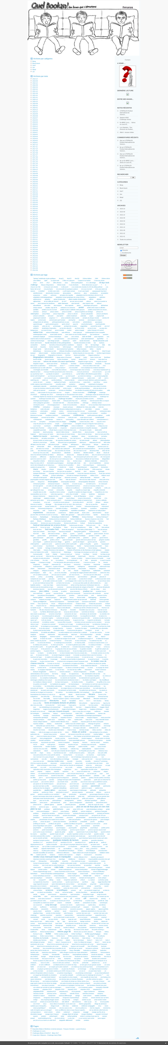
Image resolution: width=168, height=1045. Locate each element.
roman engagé (72, 873)
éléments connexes (71, 477)
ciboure (82, 405)
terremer (57, 927)
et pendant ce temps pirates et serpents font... (79, 500)
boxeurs (92, 359)
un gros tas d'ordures (68, 969)
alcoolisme (37, 305)
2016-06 (35, 180)
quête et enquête (52, 844)
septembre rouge (88, 894)
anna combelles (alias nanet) (70, 318)
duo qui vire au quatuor (64, 471)
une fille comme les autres (94, 979)
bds (103, 345)
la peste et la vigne (81, 628)
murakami (62, 744)
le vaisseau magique (56, 667)
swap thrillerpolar (85, 919)
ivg (50, 573)
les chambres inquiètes (92, 676)
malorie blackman (66, 713)
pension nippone (77, 792)
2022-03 (122, 221)
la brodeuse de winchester (88, 614)
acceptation (104, 293)
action (45, 295)
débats (95, 440)
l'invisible (73, 610)
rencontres (98, 855)
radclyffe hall (84, 846)
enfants (98, 488)
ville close (66, 1006)
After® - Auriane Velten (127, 132)
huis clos (92, 556)
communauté (92, 411)
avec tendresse (94, 334)
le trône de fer (42, 667)
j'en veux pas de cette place (92, 575)
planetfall (82, 804)
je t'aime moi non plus (63, 583)
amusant (50, 316)
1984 (96, 278)
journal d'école (58, 593)
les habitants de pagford (57, 684)
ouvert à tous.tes (57, 775)
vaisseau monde (38, 993)
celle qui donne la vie (99, 388)
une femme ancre (50, 979)
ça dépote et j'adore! (52, 374)
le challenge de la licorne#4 (63, 643)
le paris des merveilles (40, 659)
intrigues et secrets (48, 570)
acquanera (36, 295)
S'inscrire (125, 250)
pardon (83, 777)
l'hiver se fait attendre (63, 608)
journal (48, 593)
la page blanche (58, 628)
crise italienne (90, 426)
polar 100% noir (78, 809)
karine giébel (38, 597)
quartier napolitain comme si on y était (79, 834)
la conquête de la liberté (88, 616)
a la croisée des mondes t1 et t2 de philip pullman (87, 287)
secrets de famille (97, 892)
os (72, 771)
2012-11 (35, 264)
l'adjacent (57, 599)
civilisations (46, 407)
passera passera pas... (59, 786)
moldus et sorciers (65, 736)
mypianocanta (37, 746)
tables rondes (49, 921)
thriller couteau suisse (61, 934)
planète (59, 804)
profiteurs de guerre (55, 824)
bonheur (107, 357)
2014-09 (35, 219)
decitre (52, 442)
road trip (97, 865)
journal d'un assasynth (73, 593)
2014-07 (35, 223)
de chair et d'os (62, 438)
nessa (49, 753)
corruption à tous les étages (57, 421)
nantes (54, 749)
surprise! (104, 917)
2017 (48, 283)
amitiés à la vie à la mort (49, 310)
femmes (92, 521)
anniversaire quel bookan (57, 320)
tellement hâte (47, 925)
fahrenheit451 (97, 513)
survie (43, 919)
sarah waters (66, 886)
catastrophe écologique (95, 384)
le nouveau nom (102, 657)
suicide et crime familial (53, 913)
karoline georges (51, 597)
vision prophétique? (39, 1008)
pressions (70, 817)
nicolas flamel (68, 755)
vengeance (36, 998)
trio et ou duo (67, 956)
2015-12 (35, 188)
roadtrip (105, 865)
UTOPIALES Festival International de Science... (126, 112)
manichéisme (56, 715)
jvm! (92, 595)
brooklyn (73, 363)
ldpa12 (103, 636)
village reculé (55, 1006)
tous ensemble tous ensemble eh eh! (54, 948)
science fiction (97, 888)
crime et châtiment (77, 426)
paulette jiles (37, 790)
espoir (60, 498)
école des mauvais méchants (87, 473)
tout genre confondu (92, 948)
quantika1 (43, 834)
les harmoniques (74, 684)
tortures (65, 946)
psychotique (94, 828)
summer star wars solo (83, 913)
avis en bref (86, 336)
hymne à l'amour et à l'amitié (94, 558)
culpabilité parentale (39, 430)
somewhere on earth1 (89, 903)
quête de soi (93, 842)
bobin (85, 357)
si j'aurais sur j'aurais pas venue (60, 901)
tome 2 (50, 942)
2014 (41, 283)
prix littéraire (73, 821)
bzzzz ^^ (62, 365)
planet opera (49, 804)
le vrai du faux (60, 670)
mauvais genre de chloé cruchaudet (92, 721)
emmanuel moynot (54, 484)
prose (105, 824)
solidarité (68, 903)
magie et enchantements (51, 709)
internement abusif (54, 568)
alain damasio (63, 303)
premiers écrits (47, 817)
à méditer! (42, 291)
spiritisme (48, 911)
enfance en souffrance (73, 488)
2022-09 (122, 218)
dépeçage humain (59, 446)
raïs (107, 846)
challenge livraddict (65, 399)
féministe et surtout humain (63, 521)
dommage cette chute (73, 463)
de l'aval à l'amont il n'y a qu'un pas (95, 438)
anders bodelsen (72, 316)
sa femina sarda (103, 880)
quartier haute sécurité (57, 834)
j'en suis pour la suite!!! (59, 575)
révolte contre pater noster (68, 863)
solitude (77, 903)
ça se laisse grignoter (101, 376)
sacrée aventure (57, 882)
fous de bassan (102, 529)
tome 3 (97, 942)
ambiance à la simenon (68, 307)
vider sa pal (87, 1002)
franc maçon (52, 531)
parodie (51, 780)
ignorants (94, 560)
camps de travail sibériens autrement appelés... (92, 380)
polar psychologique (43, 811)
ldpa (96, 636)
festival (82, 523)
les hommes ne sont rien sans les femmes (95, 684)
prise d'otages (105, 819)
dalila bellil (98, 430)
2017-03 (35, 163)
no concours (79, 755)
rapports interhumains (48, 848)
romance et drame (61, 878)
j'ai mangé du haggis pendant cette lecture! (83, 573)
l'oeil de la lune (102, 610)
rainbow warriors (97, 846)
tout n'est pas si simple (59, 950)
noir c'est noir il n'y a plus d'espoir (43, 757)
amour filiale (46, 314)
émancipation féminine (87, 482)
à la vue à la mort (86, 289)
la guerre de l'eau (78, 620)
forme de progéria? (68, 529)
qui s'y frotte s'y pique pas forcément (53, 846)
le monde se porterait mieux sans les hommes (87, 655)
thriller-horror (61, 936)
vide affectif (65, 1002)
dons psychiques (88, 465)
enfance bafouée (57, 488)
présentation (59, 817)
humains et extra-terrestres (41, 558)
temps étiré (82, 925)
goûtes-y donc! (54, 540)
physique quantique (91, 800)
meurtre (104, 728)
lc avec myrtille (80, 636)
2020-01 (35, 108)
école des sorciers (104, 473)
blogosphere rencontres (43, 357)
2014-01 (35, 235)
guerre (67, 542)
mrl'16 (35, 744)
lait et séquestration (86, 634)
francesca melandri (65, 531)
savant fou (98, 886)
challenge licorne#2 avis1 (47, 399)
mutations (103, 744)
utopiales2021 (63, 991)
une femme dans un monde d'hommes (71, 979)
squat (64, 911)
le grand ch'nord (49, 651)
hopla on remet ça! (66, 554)
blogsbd (77, 357)
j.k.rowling (49, 577)
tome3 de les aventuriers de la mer (82, 944)
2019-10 (35, 112)
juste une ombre (83, 595)
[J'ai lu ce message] (166, 1043)
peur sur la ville (44, 800)
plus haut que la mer (66, 807)
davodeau (65, 436)
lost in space (61, 705)
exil (44, 510)
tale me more (73, 921)
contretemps (49, 419)
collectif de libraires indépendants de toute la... (67, 409)
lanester (98, 634)
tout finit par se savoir (75, 948)
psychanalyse (85, 826)
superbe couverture (46, 915)
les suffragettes (97, 692)
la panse (69, 628)
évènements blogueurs (45, 508)
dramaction (104, 467)
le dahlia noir (65, 647)
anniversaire (42, 320)
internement (41, 568)
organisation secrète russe (89, 769)
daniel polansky (48, 432)
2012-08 (35, 270)
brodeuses (64, 363)
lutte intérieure (105, 705)
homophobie (105, 552)
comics (61, 411)
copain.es (59, 419)
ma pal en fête (68, 707)
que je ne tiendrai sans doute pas (75, 836)
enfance (45, 488)
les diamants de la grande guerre (89, 678)
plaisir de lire (37, 804)
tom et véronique (78, 940)
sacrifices (85, 882)
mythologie (71, 746)
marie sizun (51, 719)
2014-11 (35, 214)
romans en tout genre (87, 878)
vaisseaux (63, 993)
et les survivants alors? (54, 500)
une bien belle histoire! (48, 977)
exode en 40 (52, 510)
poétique (47, 809)
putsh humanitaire (47, 830)
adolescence (37, 299)
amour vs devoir (73, 314)
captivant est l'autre (60, 382)
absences (77, 293)
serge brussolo (101, 894)
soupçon (86, 907)
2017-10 (35, 149)
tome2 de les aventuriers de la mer (58, 944)
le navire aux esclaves (72, 657)
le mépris (41, 653)
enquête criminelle (99, 490)
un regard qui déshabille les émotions (45, 975)
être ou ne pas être (92, 504)
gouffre (44, 540)
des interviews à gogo (45, 450)
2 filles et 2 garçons (69, 280)
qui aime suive (95, 844)
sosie (35, 907)
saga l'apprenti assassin (40, 884)
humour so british (77, 558)
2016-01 (35, 186)
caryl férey (97, 382)
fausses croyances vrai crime (94, 519)
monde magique (87, 738)
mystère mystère (50, 746)
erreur (91, 496)
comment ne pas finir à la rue (76, 411)
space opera (90, 909)
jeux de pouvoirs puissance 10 (57, 589)
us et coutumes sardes (85, 987)
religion (78, 855)
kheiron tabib (81, 597)
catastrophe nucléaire (56, 386)
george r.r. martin (94, 535)
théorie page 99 (64, 932)
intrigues (36, 570)
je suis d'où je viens (104, 581)
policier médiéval (86, 811)
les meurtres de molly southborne (90, 686)
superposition (69, 915)
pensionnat (89, 792)
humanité (56, 558)
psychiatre (96, 826)
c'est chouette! (73, 368)
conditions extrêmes (52, 415)
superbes (58, 915)
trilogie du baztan (54, 956)
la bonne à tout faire (55, 614)
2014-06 (35, 225)
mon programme (46, 738)
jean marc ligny (48, 585)
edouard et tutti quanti (40, 477)
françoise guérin (80, 531)
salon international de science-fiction (63, 884)
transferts (45, 954)
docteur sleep (77, 461)
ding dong (67, 457)
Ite (120, 147)
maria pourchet (105, 717)
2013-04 (35, 254)
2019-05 (35, 120)
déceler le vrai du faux (40, 442)
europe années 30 (51, 506)
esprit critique (70, 498)
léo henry (55, 674)
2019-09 (35, 114)
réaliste (103, 848)
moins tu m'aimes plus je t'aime (46, 736)
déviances (60, 455)
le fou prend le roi (46, 649)
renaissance (88, 855)
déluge (96, 444)
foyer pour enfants (38, 531)
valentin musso (74, 993)
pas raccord (102, 784)
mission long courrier (50, 734)
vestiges (76, 1000)
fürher (65, 533)
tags (64, 921)
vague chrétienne (89, 991)
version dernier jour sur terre (100, 998)
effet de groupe (55, 477)
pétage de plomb (69, 796)
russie (58, 880)
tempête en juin (71, 925)
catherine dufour (72, 386)
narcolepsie (63, 749)
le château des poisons (40, 645)
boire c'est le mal (96, 357)
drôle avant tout (97, 469)
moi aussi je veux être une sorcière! (79, 734)
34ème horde (61, 285)
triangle (43, 956)
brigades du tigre (101, 361)
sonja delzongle (51, 905)
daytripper (75, 436)
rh (104, 863)
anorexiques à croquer (95, 320)
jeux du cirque (95, 589)
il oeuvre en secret (89, 562)
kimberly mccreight (45, 599)
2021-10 (122, 227)
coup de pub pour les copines (42, 424)
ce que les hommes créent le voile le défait (46, 388)
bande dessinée (85, 341)
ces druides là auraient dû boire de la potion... (89, 390)
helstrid (39, 548)
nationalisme (86, 749)
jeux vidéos (44, 591)
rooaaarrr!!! (42, 880)
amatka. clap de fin (51, 307)
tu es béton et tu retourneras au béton (68, 960)
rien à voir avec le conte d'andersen (53, 865)
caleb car (45, 380)
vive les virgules (95, 1008)
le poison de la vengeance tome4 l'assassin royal (72, 661)
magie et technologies (69, 709)
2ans (66, 283)
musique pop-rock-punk (88, 744)
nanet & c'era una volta (40, 749)
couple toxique (67, 424)
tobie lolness (86, 938)
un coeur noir (41, 967)
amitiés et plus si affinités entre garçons (72, 310)
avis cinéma (75, 336)
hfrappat (103, 548)
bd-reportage (95, 345)
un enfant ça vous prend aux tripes (82, 967)
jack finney (59, 577)
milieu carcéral (96, 730)
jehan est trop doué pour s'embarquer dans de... (86, 585)
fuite (43, 533)
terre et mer (47, 927)
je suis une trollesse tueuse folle (43, 583)
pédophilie (102, 790)
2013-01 (35, 260)
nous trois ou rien (38, 761)
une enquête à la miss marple (68, 977)
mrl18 (42, 744)
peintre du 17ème (47, 792)
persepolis (83, 794)
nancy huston (102, 746)
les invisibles (37, 686)
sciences (49, 890)
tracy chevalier (75, 950)
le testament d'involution (70, 665)
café (99, 378)
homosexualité (37, 554)
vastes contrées (100, 995)
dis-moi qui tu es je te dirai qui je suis (61, 459)
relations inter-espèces (65, 855)
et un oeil (47, 502)
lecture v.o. (53, 672)
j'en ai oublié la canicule (40, 575)
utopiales (36, 989)
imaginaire (36, 564)
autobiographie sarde (40, 334)
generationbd (53, 535)
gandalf (88, 533)
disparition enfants (39, 461)
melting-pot (61, 726)
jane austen (72, 579)
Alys (121, 140)
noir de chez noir (62, 757)
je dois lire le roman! (86, 579)
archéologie (57, 326)
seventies (58, 898)
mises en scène (79, 732)
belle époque (67, 347)
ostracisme (96, 771)
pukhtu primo (105, 828)
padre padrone (71, 775)
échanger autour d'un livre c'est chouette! (61, 473)
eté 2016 (89, 502)
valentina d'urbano (88, 993)
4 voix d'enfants (73, 285)
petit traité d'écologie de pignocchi (68, 798)
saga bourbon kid (104, 882)
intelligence (81, 566)
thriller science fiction (46, 936)
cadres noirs (91, 378)
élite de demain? (71, 479)
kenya (72, 597)
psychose (83, 828)
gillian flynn (61, 538)
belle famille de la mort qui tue (94, 347)
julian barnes (62, 595)
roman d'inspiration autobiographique (52, 873)
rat (59, 848)
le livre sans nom (100, 651)
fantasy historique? (102, 517)
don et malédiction (95, 463)
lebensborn (88, 670)
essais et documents (84, 498)
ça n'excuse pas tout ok (55, 376)
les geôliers (89, 682)
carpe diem (86, 382)
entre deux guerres (57, 494)
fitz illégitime (57, 527)
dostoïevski (52, 467)
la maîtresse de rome (82, 624)
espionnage (37, 498)
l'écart (53, 603)
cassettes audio (60, 384)
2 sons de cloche (99, 280)
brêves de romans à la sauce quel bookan (59, 361)
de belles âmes (93, 436)
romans (73, 878)
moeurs (62, 734)
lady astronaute (63, 634)
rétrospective (43, 861)
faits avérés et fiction (84, 515)
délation (65, 444)
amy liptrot (60, 316)
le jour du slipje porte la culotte (82, 651)
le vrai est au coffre (74, 670)
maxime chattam (38, 724)
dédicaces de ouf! (94, 442)
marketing (61, 719)
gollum (94, 538)
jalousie (93, 577)
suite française (68, 913)
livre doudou (97, 701)
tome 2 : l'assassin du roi (63, 942)
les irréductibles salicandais (53, 686)
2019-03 (35, 122)
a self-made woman (69, 291)
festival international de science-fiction (49, 525)
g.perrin (80, 533)
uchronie (85, 963)
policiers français (101, 811)
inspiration (107, 564)
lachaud (41, 634)
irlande (76, 570)
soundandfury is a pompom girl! (70, 907)
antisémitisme (87, 322)
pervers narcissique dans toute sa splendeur (47, 796)
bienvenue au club (50, 351)
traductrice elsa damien (49, 952)
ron (34, 880)
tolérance (60, 940)
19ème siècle (105, 278)
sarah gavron (54, 886)
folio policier (105, 527)
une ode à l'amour (98, 981)
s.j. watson (91, 880)
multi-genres (51, 744)
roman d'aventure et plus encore (65, 871)
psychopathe (73, 828)
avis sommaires (59, 339)
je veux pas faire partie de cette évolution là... (87, 583)
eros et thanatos (80, 496)
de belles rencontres (48, 438)
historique (67, 552)
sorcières (102, 905)
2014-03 (35, 231)
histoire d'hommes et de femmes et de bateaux (84, 550)
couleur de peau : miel (86, 421)
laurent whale (68, 636)
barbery (43, 345)
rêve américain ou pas (78, 861)
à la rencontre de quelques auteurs (67, 289)
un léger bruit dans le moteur (98, 969)
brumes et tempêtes (86, 363)
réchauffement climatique (66, 850)
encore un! (36, 488)
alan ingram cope (88, 303)
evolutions (93, 508)
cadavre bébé (64, 378)
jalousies (51, 579)
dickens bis (70, 455)
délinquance (75, 444)
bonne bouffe (37, 359)
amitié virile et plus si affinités (96, 307)
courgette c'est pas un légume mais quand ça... (89, 424)
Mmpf (121, 197)
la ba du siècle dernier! (71, 612)
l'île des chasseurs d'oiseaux (48, 610)
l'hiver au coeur (49, 608)
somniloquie (103, 903)
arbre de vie (46, 326)
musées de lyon (73, 744)
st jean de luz (74, 911)
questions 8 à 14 (80, 842)
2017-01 (35, 167)
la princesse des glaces (75, 630)
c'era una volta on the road (91, 365)
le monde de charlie (42, 655)
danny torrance (89, 432)
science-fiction (37, 890)
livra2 (64, 701)
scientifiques (62, 890)
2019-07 (35, 118)
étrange (48, 504)
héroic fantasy (92, 548)
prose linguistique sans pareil (42, 826)
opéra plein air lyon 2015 (93, 767)
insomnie (97, 564)
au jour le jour (92, 328)
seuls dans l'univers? (44, 898)
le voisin (90, 667)
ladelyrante (51, 634)
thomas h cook (37, 934)
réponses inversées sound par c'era (44, 859)
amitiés (35, 310)
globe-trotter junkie (74, 538)
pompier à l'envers (64, 813)
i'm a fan (45, 560)
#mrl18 (77, 278)
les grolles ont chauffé (40, 684)
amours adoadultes (87, 314)
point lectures (58, 809)
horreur (77, 554)
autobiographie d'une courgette (95, 332)
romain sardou (42, 869)
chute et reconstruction (70, 405)
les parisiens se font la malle (67, 690)
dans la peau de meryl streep (66, 434)
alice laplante (69, 305)
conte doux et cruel (86, 417)
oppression (67, 769)
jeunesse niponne (38, 589)
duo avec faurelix (48, 471)
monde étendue (73, 738)
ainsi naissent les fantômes (46, 303)
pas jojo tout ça (61, 784)
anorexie (81, 320)
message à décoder (79, 728)
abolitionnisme (37, 293)
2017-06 (35, 157)
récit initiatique (90, 850)
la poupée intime (59, 630)
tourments (36, 948)
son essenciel (37, 905)
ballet (74, 341)
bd (86, 345)
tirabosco (55, 938)
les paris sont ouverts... (48, 690)
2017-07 (35, 155)
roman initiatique (59, 876)
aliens (79, 305)
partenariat (87, 780)
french (105, 531)
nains (92, 746)
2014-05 (35, 227)
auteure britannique (52, 332)
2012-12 (35, 262)
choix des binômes (73, 403)
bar (95, 343)
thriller (48, 934)
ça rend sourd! (70, 376)
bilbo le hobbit (43, 353)
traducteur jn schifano (90, 950)
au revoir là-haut (46, 330)
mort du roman (95, 742)
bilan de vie (95, 351)
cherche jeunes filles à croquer (99, 401)
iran (69, 570)
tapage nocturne (85, 921)
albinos (99, 303)
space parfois (103, 909)
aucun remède (59, 330)
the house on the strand (81, 929)
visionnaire (52, 1008)
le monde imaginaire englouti (61, 655)
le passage (54, 659)
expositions (38, 512)
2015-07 (35, 198)
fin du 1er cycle (45, 527)
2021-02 (122, 233)
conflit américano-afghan (95, 415)
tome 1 (89, 940)
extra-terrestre (50, 513)
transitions (66, 954)
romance (49, 878)
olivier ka (89, 765)
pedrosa (35, 792)
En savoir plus (121, 1043)
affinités (99, 299)
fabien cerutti (74, 513)
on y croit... (69, 767)
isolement (96, 570)
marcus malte (79, 717)
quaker (71, 832)
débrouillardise (105, 440)
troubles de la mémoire (99, 958)
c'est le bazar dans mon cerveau (80, 370)
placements (89, 802)
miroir (67, 732)
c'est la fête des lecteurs (59, 370)
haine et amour (38, 546)
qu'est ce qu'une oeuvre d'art (97, 830)
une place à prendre (48, 985)
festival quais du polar (76, 525)
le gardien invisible (86, 649)
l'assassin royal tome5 (89, 601)
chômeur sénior (97, 403)
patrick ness (99, 788)
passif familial (74, 786)
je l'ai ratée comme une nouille (52, 581)
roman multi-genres (74, 876)
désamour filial (94, 450)
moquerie (76, 742)
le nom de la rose (87, 657)
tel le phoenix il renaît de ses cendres (76, 923)
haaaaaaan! (105, 544)
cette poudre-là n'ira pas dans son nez (49, 392)
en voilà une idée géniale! (54, 486)
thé (61, 929)
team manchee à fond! (45, 923)
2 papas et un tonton (84, 280)
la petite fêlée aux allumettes (99, 628)
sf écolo (77, 898)
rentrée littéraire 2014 (80, 857)
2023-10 (122, 209)
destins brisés (88, 453)
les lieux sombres (70, 686)
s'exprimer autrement (70, 880)
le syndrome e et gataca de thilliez (73, 663)
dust (85, 471)
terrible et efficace (69, 927)
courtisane (47, 426)
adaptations (92, 297)
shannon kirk (94, 898)
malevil (55, 713)
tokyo (51, 940)
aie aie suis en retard (76, 301)
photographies (69, 800)
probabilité (83, 821)
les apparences (74, 674)
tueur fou (76, 963)
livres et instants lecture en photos (60, 703)
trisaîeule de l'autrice (81, 956)
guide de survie (47, 544)
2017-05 (35, 159)
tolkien (68, 940)
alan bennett (75, 303)
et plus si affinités (101, 500)
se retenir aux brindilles (44, 892)
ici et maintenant (72, 560)
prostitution (59, 826)
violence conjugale (88, 1006)
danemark (36, 432)
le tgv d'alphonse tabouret (89, 665)
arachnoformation (86, 324)
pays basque (63, 790)
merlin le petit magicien (52, 728)
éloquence (41, 482)
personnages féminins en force (99, 794)
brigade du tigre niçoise (85, 361)
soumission (53, 907)
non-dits (44, 759)
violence (75, 1006)
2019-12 (35, 110)
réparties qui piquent (97, 857)
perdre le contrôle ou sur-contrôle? (48, 794)
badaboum (66, 341)
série (45, 896)
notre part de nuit (87, 759)
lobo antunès (83, 703)
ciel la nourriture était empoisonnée (100, 405)
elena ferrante (85, 477)
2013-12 (35, 237)
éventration (74, 508)
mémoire (97, 726)
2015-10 (35, 192)
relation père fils (41, 855)
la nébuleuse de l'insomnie (70, 626)
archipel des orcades (70, 326)
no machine (90, 755)
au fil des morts (79, 328)
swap (63, 919)
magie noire (83, 709)
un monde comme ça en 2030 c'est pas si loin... (61, 971)
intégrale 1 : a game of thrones (54, 566)
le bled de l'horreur (55, 640)
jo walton (64, 591)
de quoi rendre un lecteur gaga (42, 440)
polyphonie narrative (48, 813)
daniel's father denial (62, 432)
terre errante (37, 927)
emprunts (66, 484)
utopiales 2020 (59, 989)
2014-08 (35, 221)
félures (39, 521)
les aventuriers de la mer (91, 674)
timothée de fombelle (40, 938)
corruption (42, 421)
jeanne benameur (62, 585)
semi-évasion (52, 894)
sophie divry (92, 905)
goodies (36, 540)
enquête (69, 490)
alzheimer (104, 305)
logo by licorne (95, 703)
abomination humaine (52, 293)
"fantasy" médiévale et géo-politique (44, 278)
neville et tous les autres (76, 753)
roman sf (97, 876)
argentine (83, 326)
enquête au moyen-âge (83, 490)
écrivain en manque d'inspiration (77, 475)
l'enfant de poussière (95, 603)
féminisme (48, 521)
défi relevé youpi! (53, 444)
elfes (60, 479)
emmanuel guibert (39, 484)
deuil (98, 453)
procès (92, 821)
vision (106, 1006)
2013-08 (35, 245)
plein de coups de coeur (95, 804)
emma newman (103, 482)
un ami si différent (44, 965)
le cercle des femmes (44, 643)
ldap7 (90, 636)
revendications (93, 861)
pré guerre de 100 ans (99, 815)
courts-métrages (61, 426)
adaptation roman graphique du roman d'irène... (70, 297)
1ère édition (37, 280)
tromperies (67, 958)
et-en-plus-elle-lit (78, 502)
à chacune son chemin (51, 287)
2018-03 (35, 138)
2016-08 (35, 175)
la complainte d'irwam (70, 616)
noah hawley (101, 755)
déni (49, 446)
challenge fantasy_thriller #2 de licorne (84, 396)
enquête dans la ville (39, 492)
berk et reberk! (49, 349)
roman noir (87, 876)
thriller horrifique (77, 934)
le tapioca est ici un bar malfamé (49, 665)
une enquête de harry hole (89, 977)
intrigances (102, 568)
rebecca (35, 850)
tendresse (93, 925)
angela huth (100, 316)
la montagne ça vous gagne (49, 626)
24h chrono (57, 283)
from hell (36, 533)
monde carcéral (60, 738)
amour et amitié (67, 312)
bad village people (53, 341)
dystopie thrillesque (39, 473)
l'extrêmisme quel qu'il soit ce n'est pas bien (88, 606)
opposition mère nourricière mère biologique (47, 769)
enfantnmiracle (87, 488)
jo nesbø (55, 591)
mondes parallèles (45, 740)
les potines (59, 692)
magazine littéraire (90, 707)
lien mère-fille (45, 696)
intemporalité (92, 566)
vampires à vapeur (39, 995)
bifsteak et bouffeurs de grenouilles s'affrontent (73, 351)
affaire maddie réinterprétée (77, 299)
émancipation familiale (68, 482)
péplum (98, 792)
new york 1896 (102, 753)
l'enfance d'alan (80, 603)
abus (85, 293)
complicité (43, 413)
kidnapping (92, 597)
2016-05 (35, 182)
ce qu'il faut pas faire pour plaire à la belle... (93, 386)
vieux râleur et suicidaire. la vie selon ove (62, 1004)
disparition (106, 459)
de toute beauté (84, 440)
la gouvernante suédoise (62, 620)
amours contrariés (38, 316)
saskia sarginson (78, 886)
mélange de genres (94, 724)
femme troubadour (80, 521)
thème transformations (47, 932)
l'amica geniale (104, 599)
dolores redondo (91, 461)
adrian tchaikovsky (59, 299)
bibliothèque (37, 351)
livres (107, 701)
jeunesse (60, 587)
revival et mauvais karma (41, 863)
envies (83, 494)
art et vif (107, 326)
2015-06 (35, 200)
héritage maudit (71, 548)
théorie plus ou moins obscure (83, 932)
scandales (57, 888)
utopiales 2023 (85, 989)
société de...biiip (103, 901)
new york (91, 753)
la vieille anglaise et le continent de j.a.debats (73, 632)
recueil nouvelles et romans (43, 853)
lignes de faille (69, 696)
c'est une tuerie (97, 372)
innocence (77, 564)
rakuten (35, 848)
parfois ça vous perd (39, 780)
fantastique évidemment (60, 517)
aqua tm (75, 324)
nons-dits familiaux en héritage (59, 759)
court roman (37, 426)
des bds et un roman (42, 448)
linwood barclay (103, 696)
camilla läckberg (56, 380)
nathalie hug (75, 749)
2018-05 (35, 134)
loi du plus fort (50, 705)
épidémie (92, 494)
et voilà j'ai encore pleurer (61, 502)
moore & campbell (64, 742)
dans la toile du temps (85, 434)
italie (44, 573)
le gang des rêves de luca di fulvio (66, 649)
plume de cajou (44, 807)
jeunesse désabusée (103, 587)
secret (57, 892)
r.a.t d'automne (72, 846)
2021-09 (122, 230)
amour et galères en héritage (84, 312)
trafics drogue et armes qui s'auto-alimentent (73, 952)
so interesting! (77, 901)
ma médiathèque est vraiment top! (49, 707)
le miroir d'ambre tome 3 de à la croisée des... (74, 653)
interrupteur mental (69, 568)
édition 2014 (94, 475)
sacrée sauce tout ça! (72, 882)
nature (46, 751)
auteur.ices (38, 332)
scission (73, 890)
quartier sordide (99, 834)
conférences (78, 415)
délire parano (86, 444)
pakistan (96, 775)
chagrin (67, 392)
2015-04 (35, 204)
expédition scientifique (78, 510)
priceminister (80, 817)
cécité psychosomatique (82, 388)
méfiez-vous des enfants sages (75, 724)
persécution (72, 794)
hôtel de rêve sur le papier (54, 556)
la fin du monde (46, 620)
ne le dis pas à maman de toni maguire (63, 751)
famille (96, 515)
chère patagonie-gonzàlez (41, 403)
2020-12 (35, 99)
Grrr (121, 194)
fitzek (66, 527)
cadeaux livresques (78, 378)
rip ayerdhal (87, 865)
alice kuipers (58, 305)
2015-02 (35, 208)
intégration (71, 566)
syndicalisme (98, 919)
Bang (121, 185)
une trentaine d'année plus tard (96, 985)
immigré (45, 564)
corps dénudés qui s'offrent (85, 419)
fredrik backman (94, 531)
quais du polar (60, 832)
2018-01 (35, 142)
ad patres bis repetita (66, 295)
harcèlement (50, 546)
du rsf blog (36, 471)
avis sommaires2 (73, 339)
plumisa (54, 807)
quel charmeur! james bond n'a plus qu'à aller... (93, 838)
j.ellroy (40, 577)
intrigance (92, 568)
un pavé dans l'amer (95, 971)
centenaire (52, 390)
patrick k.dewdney (60, 788)
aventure (105, 334)
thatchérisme (52, 929)
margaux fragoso (92, 717)
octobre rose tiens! (66, 763)
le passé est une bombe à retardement (73, 659)
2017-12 (35, 145)
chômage (85, 403)
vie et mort (36, 1004)
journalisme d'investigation (46, 595)
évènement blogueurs (91, 506)
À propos (127, 60)
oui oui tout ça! (91, 773)
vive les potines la (81, 1008)
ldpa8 (35, 638)
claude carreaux (68, 407)
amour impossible (58, 314)
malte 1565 (78, 713)
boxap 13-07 (83, 359)
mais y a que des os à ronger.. (82, 711)
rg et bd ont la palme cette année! (90, 863)
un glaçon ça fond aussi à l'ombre (47, 969)
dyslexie (92, 471)
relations (52, 855)
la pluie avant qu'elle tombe (41, 630)
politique (36, 813)
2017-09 (35, 151)
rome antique (102, 878)
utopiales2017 (97, 989)
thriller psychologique (92, 934)
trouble (86, 958)
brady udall (36, 361)
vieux (44, 1004)
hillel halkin (36, 550)
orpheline (65, 771)
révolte (54, 863)
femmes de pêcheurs (70, 523)
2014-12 (35, 212)
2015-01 (35, 210)
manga (45, 715)
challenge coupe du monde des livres (97, 394)
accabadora (94, 293)
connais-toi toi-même (47, 417)
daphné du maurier (40, 436)
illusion (105, 562)
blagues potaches (94, 355)
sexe (65, 898)
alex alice (47, 305)
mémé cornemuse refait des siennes (79, 726)
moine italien (98, 734)
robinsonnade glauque (95, 867)
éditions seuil (105, 475)
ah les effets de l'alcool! (51, 301)
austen (69, 330)
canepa (48, 382)
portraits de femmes (103, 813)
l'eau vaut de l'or (43, 603)
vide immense (76, 1002)
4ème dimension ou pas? (90, 285)
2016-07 (35, 177)
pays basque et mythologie (78, 790)
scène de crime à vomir (71, 888)
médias (49, 724)
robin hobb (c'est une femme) (76, 867)
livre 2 (81, 701)
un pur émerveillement (102, 973)
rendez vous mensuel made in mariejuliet (52, 857)
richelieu (36, 865)
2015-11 (35, 190)
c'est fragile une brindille (40, 370)
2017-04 (35, 161)
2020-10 (35, 101)
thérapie (98, 932)
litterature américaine (100, 698)
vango (77, 995)
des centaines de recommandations (84, 448)
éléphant (96, 477)
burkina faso (53, 365)
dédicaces (83, 442)
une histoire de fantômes (50, 981)
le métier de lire (52, 653)
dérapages (91, 446)
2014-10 (35, 217)
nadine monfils (83, 746)
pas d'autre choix (63, 782)
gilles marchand (38, 538)
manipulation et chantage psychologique (88, 715)
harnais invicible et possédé (93, 546)
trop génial (77, 958)
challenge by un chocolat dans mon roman (69, 394)
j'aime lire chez (104, 573)
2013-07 (35, 247)
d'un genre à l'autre (86, 430)
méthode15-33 (93, 728)
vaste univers (87, 995)
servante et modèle (88, 896)
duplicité (77, 471)
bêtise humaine (81, 349)
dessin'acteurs (56, 453)
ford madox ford (52, 529)
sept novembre (75, 894)
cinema (36, 407)
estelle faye (97, 498)
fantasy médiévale (76, 519)
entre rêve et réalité (72, 494)
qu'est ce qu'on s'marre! (77, 830)
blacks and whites (79, 355)
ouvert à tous (43, 775)
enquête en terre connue (57, 492)
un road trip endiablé (66, 975)
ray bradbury (67, 848)
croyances (63, 428)
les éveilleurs (104, 680)
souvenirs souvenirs (76, 909)
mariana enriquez (38, 719)
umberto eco (96, 963)
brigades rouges (38, 363)
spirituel (56, 911)
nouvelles (79, 761)
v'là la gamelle (76, 991)
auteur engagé (79, 330)
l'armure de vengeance (57, 601)
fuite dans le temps (54, 533)
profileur (101, 821)
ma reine (78, 707)
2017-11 (35, 147)
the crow (67, 929)
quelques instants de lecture (66, 840)
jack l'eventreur (82, 577)
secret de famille (67, 892)
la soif (97, 630)
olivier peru (98, 765)
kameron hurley (102, 595)
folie (90, 527)
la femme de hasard (63, 618)
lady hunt (74, 634)
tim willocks (101, 936)
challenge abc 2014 (46, 394)
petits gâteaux (101, 798)
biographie (41, 355)
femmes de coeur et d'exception (51, 523)
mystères (62, 746)
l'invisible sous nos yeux (86, 610)
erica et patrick (66, 496)
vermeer (85, 998)
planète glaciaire (70, 804)
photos (79, 800)
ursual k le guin (70, 987)
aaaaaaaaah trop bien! (99, 291)
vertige (35, 1000)
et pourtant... (37, 502)
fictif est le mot (91, 525)
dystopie (101, 471)
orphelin (56, 771)
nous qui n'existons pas (103, 759)
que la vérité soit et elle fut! (97, 836)
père (64, 794)
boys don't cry (103, 359)
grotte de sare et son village (53, 542)
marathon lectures (66, 717)
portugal (35, 815)
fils (99, 525)
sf (71, 898)
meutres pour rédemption (56, 730)
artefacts (36, 328)
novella (88, 761)
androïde (83, 316)
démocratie (40, 446)
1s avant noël (55, 280)
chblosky (83, 401)
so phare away (90, 901)
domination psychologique (55, 463)
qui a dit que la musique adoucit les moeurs (73, 844)
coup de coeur (101, 421)
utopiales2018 (38, 991)
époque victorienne (39, 496)
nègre (41, 753)
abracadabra (67, 293)
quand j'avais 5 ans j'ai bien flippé (87, 832)
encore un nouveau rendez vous (93, 486)
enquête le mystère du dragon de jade (80, 492)
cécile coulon (67, 388)
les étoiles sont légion (89, 680)
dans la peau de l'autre (46, 434)
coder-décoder (44, 409)
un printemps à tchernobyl (84, 973)
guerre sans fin (92, 542)
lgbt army (62, 694)
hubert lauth (82, 556)
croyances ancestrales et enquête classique (83, 428)
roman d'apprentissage (99, 869)
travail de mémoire (97, 954)
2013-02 (35, 258)
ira (64, 570)
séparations (63, 894)
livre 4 (88, 701)
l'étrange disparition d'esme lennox (60, 606)
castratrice (72, 384)
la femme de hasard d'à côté (81, 618)
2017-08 (35, 153)
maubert (74, 721)
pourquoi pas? (83, 815)
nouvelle (69, 761)
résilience (71, 859)
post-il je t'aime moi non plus (50, 815)
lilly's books (80, 696)
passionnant (95, 786)
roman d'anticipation (81, 869)
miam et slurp (72, 730)
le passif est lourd (93, 659)
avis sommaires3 (87, 339)
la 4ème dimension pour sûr (50, 612)
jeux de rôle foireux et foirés (78, 589)
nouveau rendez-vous (55, 761)
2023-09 (122, 212)
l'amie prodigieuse (39, 601)
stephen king (38, 913)
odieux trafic (79, 763)
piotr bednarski (55, 802)
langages (43, 636)
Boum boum (123, 188)
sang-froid (93, 884)
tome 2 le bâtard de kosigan (83, 942)
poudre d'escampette (69, 815)
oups (101, 773)
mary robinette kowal (102, 719)
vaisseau (101, 991)
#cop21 (61, 278)
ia (51, 560)
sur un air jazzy (82, 917)
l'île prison (64, 610)
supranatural (46, 917)
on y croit (43, 767)
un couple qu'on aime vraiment (58, 967)
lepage (63, 674)
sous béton (95, 907)
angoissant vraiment (39, 318)
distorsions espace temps (56, 461)
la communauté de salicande (51, 616)
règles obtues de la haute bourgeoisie (84, 853)
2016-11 (35, 171)
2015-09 (35, 194)
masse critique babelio (40, 721)
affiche (91, 299)
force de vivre (37, 529)
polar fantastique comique (95, 809)
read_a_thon (79, 848)
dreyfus (43, 469)
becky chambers (54, 347)
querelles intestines (97, 840)
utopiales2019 (51, 991)
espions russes (49, 498)
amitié (81, 307)
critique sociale (52, 428)
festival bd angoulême (95, 523)
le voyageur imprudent (45, 670)
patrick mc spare (87, 788)
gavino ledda (42, 535)
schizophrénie (85, 888)
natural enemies (99, 749)
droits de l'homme (83, 469)
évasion (78, 506)
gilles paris (50, 538)
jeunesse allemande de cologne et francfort (80, 587)
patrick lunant (74, 788)
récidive (80, 850)
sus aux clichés (53, 919)
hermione (82, 548)
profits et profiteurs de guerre (73, 824)
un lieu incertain (38, 971)
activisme (53, 295)
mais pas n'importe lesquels (58, 711)
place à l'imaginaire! (76, 802)
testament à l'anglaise (96, 927)
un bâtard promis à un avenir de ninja (65, 965)
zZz (121, 200)
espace (98, 496)
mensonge (107, 726)
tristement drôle (96, 956)
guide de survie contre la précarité (66, 544)
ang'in (91, 316)
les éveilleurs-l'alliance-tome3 (42, 682)
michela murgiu (84, 730)
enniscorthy (60, 490)
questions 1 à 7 (38, 842)
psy (77, 826)
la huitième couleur (48, 622)
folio (96, 527)
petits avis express (88, 798)
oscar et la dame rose (83, 771)
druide (107, 469)
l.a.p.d (35, 612)
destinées (77, 453)
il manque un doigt (44, 562)
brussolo (98, 363)
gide (104, 535)
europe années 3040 (66, 506)
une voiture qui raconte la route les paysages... (47, 987)
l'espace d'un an (41, 606)
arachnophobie (100, 324)
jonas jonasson (75, 591)
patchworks (106, 786)
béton (91, 349)
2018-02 (35, 140)
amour (44, 312)
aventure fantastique (54, 336)
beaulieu (43, 347)
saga (93, 882)
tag (58, 921)
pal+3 (41, 777)
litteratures (54, 701)
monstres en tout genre (95, 740)
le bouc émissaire (80, 640)
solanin (59, 903)
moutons (106, 742)
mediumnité (58, 724)
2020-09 (35, 103)
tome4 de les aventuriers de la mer (48, 946)
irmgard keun (86, 570)
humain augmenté (103, 556)
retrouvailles (54, 861)
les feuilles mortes (77, 682)
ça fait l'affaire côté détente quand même (88, 374)
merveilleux (66, 728)
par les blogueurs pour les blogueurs (57, 777)
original (39, 771)
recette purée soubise (48, 850)
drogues (60, 469)
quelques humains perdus (41, 840)
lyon (34, 707)
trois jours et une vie (48, 958)
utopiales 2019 (47, 989)
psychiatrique (48, 828)
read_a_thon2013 (91, 848)
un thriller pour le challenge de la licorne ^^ (89, 975)
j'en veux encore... (74, 575)
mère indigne (37, 728)
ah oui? (64, 301)
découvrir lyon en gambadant (67, 442)
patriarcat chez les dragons (41, 788)
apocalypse (98, 322)
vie (96, 1002)
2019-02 (35, 124)
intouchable (82, 568)
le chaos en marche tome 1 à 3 (98, 643)
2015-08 (35, 196)
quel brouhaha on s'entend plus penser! (63, 838)
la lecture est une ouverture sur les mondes (88, 622)
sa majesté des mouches (41, 882)
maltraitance (90, 713)
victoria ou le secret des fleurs (49, 1002)
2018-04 (35, 136)
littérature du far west (39, 701)
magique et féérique (96, 709)
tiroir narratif (64, 938)
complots (61, 413)
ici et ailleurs (60, 560)
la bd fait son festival (88, 612)
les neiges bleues (52, 688)
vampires (100, 993)
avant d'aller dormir (56, 334)
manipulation (68, 715)
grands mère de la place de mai (86, 540)
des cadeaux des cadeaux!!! (61, 448)
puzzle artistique (62, 830)
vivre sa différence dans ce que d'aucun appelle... (70, 1010)
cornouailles (69, 419)
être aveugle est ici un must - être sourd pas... (69, 504)
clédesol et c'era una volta (85, 407)
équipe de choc (53, 496)
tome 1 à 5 (99, 940)
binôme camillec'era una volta (60, 353)
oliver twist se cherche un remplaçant (71, 765)
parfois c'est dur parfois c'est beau (99, 777)
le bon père (68, 640)
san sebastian (82, 884)
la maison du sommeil (48, 624)
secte (35, 894)
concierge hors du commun (89, 413)
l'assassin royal (73, 601)
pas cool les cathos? (47, 782)
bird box (68, 355)
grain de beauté (68, 540)
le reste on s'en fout (54, 663)
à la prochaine (48, 289)
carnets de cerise (74, 382)
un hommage (82, 969)
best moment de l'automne (65, 349)
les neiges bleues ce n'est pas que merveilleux (75, 688)
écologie (36, 475)
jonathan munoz (101, 591)
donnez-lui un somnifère (66, 465)
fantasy (75, 517)
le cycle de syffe (52, 647)
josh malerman (38, 593)
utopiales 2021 (72, 989)
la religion (89, 630)
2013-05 (35, 251)
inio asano (67, 564)
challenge (92, 392)
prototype (69, 826)
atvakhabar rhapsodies (49, 328)
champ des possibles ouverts (85, 399)
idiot (86, 560)
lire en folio (36, 698)
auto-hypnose (77, 332)
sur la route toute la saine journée (64, 917)
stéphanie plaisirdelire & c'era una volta (93, 911)
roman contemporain (65, 869)
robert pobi (47, 867)
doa (68, 461)
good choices (104, 538)
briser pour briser (52, 363)
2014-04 (35, 229)
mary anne (89, 719)
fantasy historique (87, 517)
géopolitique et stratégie (78, 535)
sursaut (35, 919)
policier (74, 811)
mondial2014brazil (60, 740)
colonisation (44, 411)
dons (78, 465)
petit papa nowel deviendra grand (43, 798)
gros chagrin (37, 542)
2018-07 (35, 132)
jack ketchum (70, 577)
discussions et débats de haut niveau (87, 459)
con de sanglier (72, 413)
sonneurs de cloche (66, 905)
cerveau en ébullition (65, 390)
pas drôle (74, 782)
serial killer (37, 896)
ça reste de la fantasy (84, 376)
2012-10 (35, 266)
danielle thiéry (77, 432)
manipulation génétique (40, 717)
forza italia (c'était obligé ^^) (85, 529)
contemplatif (99, 417)
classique (56, 407)
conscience (61, 417)
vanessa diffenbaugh (65, 995)
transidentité (56, 954)
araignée (36, 326)
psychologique (60, 828)
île (99, 562)
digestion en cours (55, 457)
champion (100, 399)
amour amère (54, 312)
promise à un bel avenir (93, 824)
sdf (80, 890)
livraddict (72, 701)
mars (69, 719)
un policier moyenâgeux (64, 973)
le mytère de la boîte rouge (53, 657)
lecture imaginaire (39, 672)
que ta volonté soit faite (40, 838)
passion (84, 786)
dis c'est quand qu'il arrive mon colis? (85, 457)
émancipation (53, 482)
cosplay (72, 421)
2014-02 (35, 233)
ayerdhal (100, 339)
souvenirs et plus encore (59, 909)
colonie (97, 409)
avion (66, 336)
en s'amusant (103, 484)
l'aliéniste (93, 599)
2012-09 (35, 268)
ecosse (45, 475)
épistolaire (101, 494)
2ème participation (77, 283)
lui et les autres (93, 705)
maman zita (101, 713)
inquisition (87, 564)
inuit (58, 570)
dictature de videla (83, 455)
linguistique (91, 696)
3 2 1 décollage (91, 283)
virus (99, 1006)
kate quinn (63, 597)
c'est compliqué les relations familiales (93, 368)
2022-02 (122, 224)
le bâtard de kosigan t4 (86, 638)
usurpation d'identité (102, 987)
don (85, 463)
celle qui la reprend (39, 390)
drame (35, 469)
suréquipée (94, 917)
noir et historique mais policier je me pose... (84, 757)
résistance (82, 859)
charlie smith (56, 401)
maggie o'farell (104, 707)
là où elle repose (44, 628)
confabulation (65, 415)
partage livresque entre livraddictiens (68, 780)
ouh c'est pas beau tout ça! (75, 773)
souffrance (43, 907)
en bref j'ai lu (91, 484)
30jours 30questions (47, 285)
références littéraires (63, 853)
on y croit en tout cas (55, 767)
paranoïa (75, 777)
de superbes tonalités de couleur (66, 440)
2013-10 (35, 241)
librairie (92, 694)
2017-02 (35, 165)
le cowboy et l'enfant (95, 645)
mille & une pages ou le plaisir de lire (50, 732)
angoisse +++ (53, 318)
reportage (62, 859)
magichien (36, 709)
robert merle (37, 867)
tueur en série (45, 963)
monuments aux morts (48, 742)
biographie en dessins (55, 355)
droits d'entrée (70, 469)
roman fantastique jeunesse (42, 876)
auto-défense (66, 332)
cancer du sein (37, 382)
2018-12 (35, 126)
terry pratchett (82, 927)
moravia (84, 742)
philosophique (56, 800)
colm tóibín (88, 409)
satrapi (89, 886)
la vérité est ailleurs (48, 632)
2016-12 (35, 169)
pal (104, 775)
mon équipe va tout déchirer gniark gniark (87, 736)
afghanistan (37, 301)
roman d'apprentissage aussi (42, 871)
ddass (83, 436)
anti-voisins (76, 322)
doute (71, 467)
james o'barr (61, 579)
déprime (81, 446)
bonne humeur (49, 359)
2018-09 (35, 130)
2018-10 (35, 128)
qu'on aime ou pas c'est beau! (42, 832)
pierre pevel (43, 802)
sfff (85, 898)
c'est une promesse (83, 372)
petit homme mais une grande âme (98, 796)
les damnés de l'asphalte (68, 678)
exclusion (36, 510)
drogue (51, 469)
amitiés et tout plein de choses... (98, 310)
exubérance (62, 513)
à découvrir (64, 287)
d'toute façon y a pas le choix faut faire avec (62, 430)
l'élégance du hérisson (65, 603)
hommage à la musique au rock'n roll (85, 552)
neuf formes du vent (60, 753)
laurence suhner (55, 636)
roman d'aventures (84, 871)
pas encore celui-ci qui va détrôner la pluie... (94, 782)
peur (34, 800)
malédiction (46, 713)
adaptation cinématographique (42, 297)
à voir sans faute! (83, 291)
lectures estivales (65, 672)
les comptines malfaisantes (48, 678)
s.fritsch (82, 880)
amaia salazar (37, 307)
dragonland (94, 467)
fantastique (44, 517)
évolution (84, 508)
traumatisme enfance (80, 954)
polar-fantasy (65, 811)
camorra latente (70, 380)
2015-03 (35, 206)
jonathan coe (88, 591)
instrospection (37, 566)
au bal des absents (65, 328)
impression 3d (56, 564)
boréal (73, 359)
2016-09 (35, 173)
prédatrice (36, 817)
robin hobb (58, 867)
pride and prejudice (75, 819)
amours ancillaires (102, 314)
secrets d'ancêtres (81, 892)
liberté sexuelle (80, 694)
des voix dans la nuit (80, 450)
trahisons (94, 952)
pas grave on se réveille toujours (43, 784)
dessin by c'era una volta (41, 453)
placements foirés (101, 802)
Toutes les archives (126, 239)
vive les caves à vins (65, 1008)
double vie (63, 467)
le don (98, 647)
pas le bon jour (74, 784)
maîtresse (98, 711)
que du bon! (57, 836)
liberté (70, 694)
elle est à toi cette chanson (88, 479)
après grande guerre (52, 324)
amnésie (36, 312)
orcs (76, 769)
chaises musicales (78, 392)
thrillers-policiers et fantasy (76, 936)
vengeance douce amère (51, 998)
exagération (104, 508)
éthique (98, 502)
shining (103, 898)
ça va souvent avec (50, 378)
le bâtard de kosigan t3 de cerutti (65, 638)
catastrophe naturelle (39, 386)
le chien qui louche (57, 645)
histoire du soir (56, 552)
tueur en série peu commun (61, 963)
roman (53, 869)
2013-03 (35, 256)
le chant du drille (80, 643)
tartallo (96, 921)
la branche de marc (71, 614)
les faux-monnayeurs (61, 682)
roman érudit (84, 873)
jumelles (71, 595)
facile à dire (85, 513)
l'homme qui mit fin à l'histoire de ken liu (86, 608)
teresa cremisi (103, 925)
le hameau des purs (63, 651)
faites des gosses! (67, 515)
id (81, 560)
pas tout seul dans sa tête (41, 786)
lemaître (92, 672)
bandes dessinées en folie (82, 343)
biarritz (99, 349)
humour (65, 558)
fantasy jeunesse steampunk (58, 519)
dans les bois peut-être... (102, 434)
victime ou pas (86, 1000)
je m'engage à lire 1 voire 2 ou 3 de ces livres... (80, 581)
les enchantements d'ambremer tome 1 (67, 680)
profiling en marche (39, 824)
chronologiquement (53, 405)
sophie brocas (80, 905)
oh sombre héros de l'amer (94, 763)
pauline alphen (50, 790)
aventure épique (39, 336)
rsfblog (51, 880)
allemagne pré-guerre (90, 305)
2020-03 (35, 105)
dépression (72, 446)
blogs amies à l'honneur (64, 357)
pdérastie (93, 790)
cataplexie (82, 384)
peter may (81, 796)
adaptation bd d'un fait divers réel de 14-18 (89, 295)
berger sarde (37, 349)
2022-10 (122, 215)
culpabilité (104, 428)
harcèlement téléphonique (65, 546)
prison (35, 821)
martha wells (78, 719)
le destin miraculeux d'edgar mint (83, 647)
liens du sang (57, 696)
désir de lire (106, 450)
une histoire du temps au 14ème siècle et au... (75, 981)
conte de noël (72, 417)
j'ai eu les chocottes (61, 573)
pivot (64, 802)
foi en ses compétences (78, 527)
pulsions (36, 830)
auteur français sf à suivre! (96, 330)
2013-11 (35, 239)
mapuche (54, 717)
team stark (58, 923)
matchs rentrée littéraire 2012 (60, 721)
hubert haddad (70, 556)
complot (52, 413)
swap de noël (72, 919)
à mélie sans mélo (53, 291)
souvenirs (44, 909)
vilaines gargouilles (85, 1004)
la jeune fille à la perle (64, 622)
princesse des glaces (90, 819)
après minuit (65, 324)
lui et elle (82, 705)
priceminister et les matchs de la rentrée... (52, 819)
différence (43, 457)
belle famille (78, 347)
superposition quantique (84, 915)
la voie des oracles (96, 632)
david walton (55, 436)
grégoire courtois (104, 540)
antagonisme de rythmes (41, 322)
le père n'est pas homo (47, 661)
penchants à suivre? (62, 792)
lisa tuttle (47, 698)
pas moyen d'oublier (88, 784)
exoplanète (64, 510)
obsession (54, 763)
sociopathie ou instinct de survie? (43, 903)
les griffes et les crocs (103, 682)
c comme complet (74, 365)
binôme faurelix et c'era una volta (83, 353)
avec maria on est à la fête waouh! (76, 334)
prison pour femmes (60, 821)
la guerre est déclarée (94, 620)
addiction (102, 297)
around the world (96, 326)
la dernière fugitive (47, 618)
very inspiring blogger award (50, 1000)
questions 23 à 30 (66, 842)
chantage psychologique (41, 401)
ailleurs (88, 301)
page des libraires (85, 775)
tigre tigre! (91, 936)
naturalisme (37, 751)
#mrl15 (69, 278)
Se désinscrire (126, 253)
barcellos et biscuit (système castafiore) (61, 345)
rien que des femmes (74, 865)
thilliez (107, 932)
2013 (34, 283)
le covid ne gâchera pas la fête (75, 645)
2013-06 (35, 249)
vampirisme (51, 995)
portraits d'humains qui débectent (83, 813)
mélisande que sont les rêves (45, 726)
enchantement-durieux (73, 486)
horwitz (95, 554)
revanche (65, 861)
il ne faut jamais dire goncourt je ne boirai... (67, 562)
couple (57, 424)
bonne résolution (62, 359)
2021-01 (122, 236)
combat (53, 411)
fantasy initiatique (39, 519)
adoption (47, 299)
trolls (59, 958)
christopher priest (38, 405)
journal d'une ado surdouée (92, 593)
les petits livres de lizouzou (87, 690)
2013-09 (35, 243)
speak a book (37, 911)
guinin (96, 544)
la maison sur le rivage (66, 624)
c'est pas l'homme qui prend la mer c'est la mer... (58, 372)
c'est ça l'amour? (60, 368)
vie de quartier (104, 1002)
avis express (98, 336)
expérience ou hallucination (97, 510)
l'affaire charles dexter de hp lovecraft (75, 599)
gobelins (86, 538)
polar (68, 809)
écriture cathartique (57, 475)
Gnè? (121, 191)
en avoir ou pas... (77, 484)
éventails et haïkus (61, 508)
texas (43, 929)
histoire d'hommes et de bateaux (54, 550)
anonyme (72, 320)
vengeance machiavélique (71, 998)
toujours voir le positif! (77, 946)
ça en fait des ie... (67, 374)
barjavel (79, 345)
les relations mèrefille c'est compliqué (77, 692)
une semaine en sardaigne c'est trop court (71, 985)
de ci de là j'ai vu (75, 438)
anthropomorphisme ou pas (60, 322)
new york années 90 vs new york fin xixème (46, 755)
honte (47, 554)
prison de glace (45, 821)
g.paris (72, 533)
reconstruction (102, 850)
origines (48, 771)
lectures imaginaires (80, 672)
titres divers (75, 938)
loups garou (72, 705)
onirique (79, 767)
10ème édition (87, 278)
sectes (43, 894)
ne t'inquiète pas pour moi (87, 751)
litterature (86, 698)
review (103, 861)
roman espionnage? (97, 873)
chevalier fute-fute (58, 403)
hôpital (55, 554)
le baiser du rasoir (45, 638)
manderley (36, 715)
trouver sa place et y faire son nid (43, 960)
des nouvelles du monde (62, 450)
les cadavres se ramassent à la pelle (70, 676)
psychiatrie (37, 828)
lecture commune (100, 670)
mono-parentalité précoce (77, 740)
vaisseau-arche (52, 993)
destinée (67, 453)
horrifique (86, 554)
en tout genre (38, 486)
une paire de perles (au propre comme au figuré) (75, 983)
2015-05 (35, 202)
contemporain (37, 419)
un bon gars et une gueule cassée (90, 965)
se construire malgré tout (92, 890)
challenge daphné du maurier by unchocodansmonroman (51, 396)
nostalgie (75, 759)
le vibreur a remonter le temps (75, 667)
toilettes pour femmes (40, 940)
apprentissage (37, 324)
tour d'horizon (93, 946)
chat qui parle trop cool (70, 401)
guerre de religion (78, 542)
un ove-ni (82, 971)
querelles (85, 840)
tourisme (104, 946)
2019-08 (35, 116)
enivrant (50, 490)
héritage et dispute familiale (54, 548)
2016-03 (35, 184)
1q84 (45, 280)
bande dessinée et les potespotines (58, 343)
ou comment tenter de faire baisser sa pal (51, 773)
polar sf (55, 811)
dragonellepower (81, 467)
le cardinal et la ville (96, 640)
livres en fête (37, 703)
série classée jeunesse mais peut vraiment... (64, 896)
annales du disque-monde (91, 318)
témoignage (59, 925)
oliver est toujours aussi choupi (46, 765)
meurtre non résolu (39, 730)
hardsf (79, 546)
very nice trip (66, 1000)
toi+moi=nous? (98, 938)
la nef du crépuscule (88, 626)
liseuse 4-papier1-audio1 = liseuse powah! (66, 698)
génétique (64, 535)
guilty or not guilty (85, 544)
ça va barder (37, 378)
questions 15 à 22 (51, 842)
